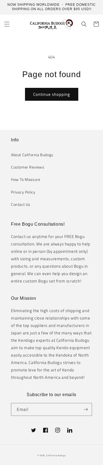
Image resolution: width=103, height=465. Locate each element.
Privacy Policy (23, 192)
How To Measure (25, 179)
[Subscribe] (86, 409)
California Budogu (56, 455)
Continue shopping (51, 94)
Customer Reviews (27, 167)
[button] (7, 24)
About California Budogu (32, 155)
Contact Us (20, 204)
